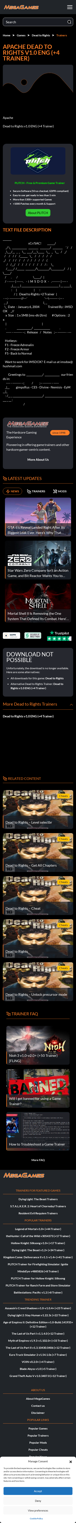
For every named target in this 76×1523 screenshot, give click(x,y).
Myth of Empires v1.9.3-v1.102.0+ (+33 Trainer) (38, 1340)
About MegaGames (38, 1398)
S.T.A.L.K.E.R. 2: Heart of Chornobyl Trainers (38, 1206)
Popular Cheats (38, 1449)
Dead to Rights (41, 35)
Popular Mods (38, 1442)
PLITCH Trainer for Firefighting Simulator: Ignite (38, 1264)
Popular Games (38, 1428)
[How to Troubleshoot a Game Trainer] (38, 1131)
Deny (38, 1500)
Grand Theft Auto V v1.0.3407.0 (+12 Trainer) (38, 1375)
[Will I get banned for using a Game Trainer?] (38, 1088)
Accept (38, 1491)
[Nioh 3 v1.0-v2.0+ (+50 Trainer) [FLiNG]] (38, 1045)
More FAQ (38, 1160)
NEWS (15, 491)
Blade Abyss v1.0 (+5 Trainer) (38, 1368)
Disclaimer (38, 1412)
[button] (70, 1461)
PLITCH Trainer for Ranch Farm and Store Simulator (38, 1285)
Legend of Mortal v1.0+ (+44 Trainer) (38, 1229)
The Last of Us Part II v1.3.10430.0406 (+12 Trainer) (38, 1347)
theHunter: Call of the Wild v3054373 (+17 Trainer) (38, 1236)
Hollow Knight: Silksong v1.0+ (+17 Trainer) (38, 1243)
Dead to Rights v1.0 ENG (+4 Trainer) (28, 716)
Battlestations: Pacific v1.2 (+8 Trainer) (38, 1292)
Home (6, 35)
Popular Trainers (38, 1435)
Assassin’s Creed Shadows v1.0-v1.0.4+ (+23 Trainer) (38, 1308)
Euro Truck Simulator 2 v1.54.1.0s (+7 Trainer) (38, 1354)
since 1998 (58, 432)
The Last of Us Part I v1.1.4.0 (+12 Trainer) (38, 1333)
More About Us (38, 459)
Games (21, 35)
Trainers (61, 35)
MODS (62, 491)
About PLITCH (38, 213)
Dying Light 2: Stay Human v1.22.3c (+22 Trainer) (38, 1315)
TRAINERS (38, 491)
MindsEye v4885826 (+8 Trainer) (38, 1271)
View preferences (38, 1510)
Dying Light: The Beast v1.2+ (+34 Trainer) (38, 1250)
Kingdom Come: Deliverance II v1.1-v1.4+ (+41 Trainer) (38, 1257)
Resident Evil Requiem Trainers (38, 1213)
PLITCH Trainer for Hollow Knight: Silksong (38, 1278)
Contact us (38, 1405)
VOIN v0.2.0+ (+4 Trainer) (38, 1361)
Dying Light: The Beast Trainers (38, 1199)
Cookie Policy (36, 1518)
